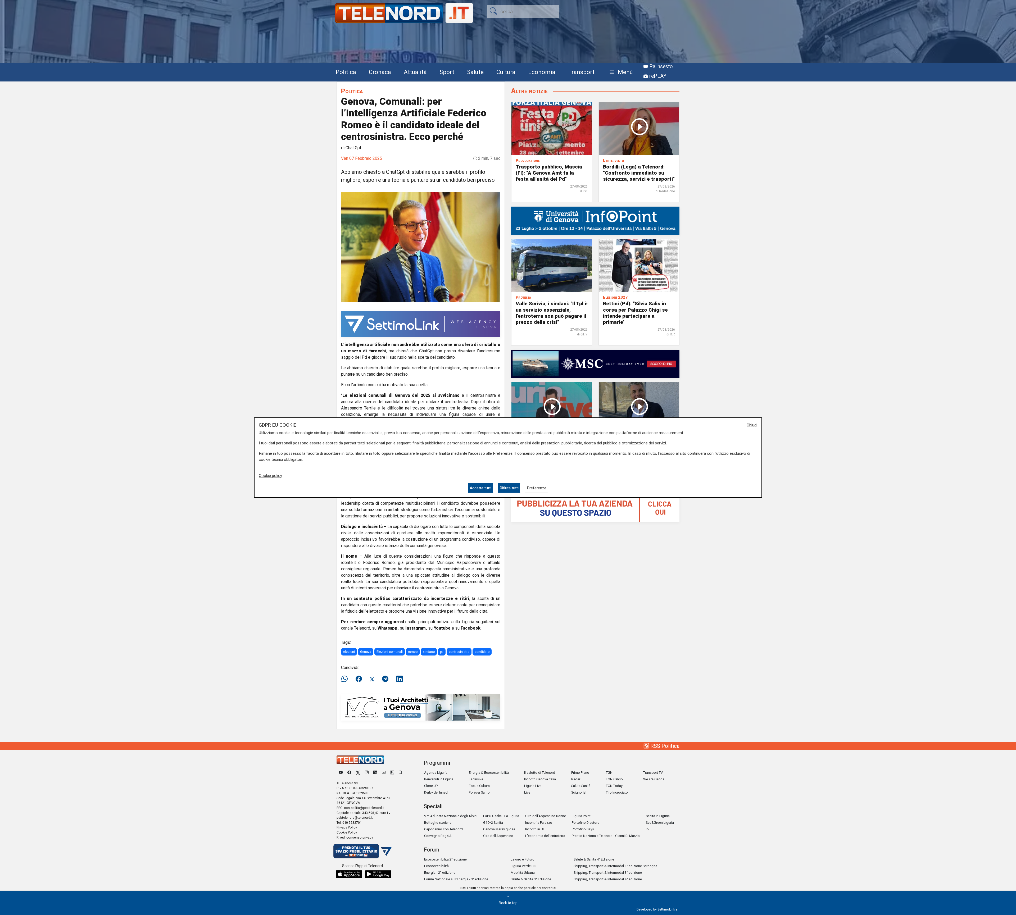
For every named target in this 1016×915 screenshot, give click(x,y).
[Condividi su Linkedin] (399, 679)
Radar (575, 779)
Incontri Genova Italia (540, 779)
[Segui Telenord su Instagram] (366, 772)
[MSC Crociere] (595, 363)
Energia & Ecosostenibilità (489, 773)
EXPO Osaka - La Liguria (501, 816)
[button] (620, 72)
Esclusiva (476, 779)
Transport (581, 72)
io (647, 829)
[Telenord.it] (362, 850)
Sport (446, 72)
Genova (365, 652)
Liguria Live (532, 786)
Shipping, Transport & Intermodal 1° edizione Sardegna (615, 866)
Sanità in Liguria (658, 816)
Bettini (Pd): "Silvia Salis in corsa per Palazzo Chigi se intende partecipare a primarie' (635, 313)
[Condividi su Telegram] (385, 679)
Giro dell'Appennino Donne (545, 816)
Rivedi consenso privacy (355, 837)
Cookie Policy (347, 832)
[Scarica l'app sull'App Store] (349, 874)
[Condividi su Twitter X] (372, 679)
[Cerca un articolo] (400, 772)
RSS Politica (664, 746)
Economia (541, 72)
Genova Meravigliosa (499, 829)
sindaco (429, 652)
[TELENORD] (360, 759)
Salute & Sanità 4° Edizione (594, 859)
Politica (346, 72)
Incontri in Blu (535, 829)
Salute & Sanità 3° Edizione (531, 879)
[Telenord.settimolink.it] (595, 507)
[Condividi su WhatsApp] (346, 679)
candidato (482, 652)
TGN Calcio (614, 779)
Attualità (415, 72)
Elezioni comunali (390, 652)
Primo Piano (580, 773)
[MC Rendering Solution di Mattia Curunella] (420, 706)
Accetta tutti (480, 487)
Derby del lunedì (436, 792)
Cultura (505, 72)
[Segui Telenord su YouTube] (341, 772)
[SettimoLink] (420, 323)
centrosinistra (459, 652)
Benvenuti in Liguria (438, 779)
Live (527, 792)
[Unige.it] (595, 220)
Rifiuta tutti (509, 487)
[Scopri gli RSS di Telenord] (392, 772)
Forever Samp (479, 792)
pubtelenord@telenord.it (355, 818)
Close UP (431, 786)
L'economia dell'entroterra (545, 836)
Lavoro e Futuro (522, 859)
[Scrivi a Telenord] (383, 772)
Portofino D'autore (585, 823)
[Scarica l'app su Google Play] (378, 874)
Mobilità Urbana (523, 873)
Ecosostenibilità (436, 866)
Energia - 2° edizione (439, 873)
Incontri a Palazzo (538, 823)
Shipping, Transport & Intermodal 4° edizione (608, 879)
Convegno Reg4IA (438, 836)
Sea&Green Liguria (660, 823)
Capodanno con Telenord (443, 829)
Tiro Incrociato (617, 792)
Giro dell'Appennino (498, 836)
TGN (609, 773)
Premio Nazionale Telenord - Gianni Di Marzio (606, 836)
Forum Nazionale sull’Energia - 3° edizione (456, 879)
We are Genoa (653, 779)
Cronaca (380, 72)
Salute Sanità (581, 786)
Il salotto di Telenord (539, 773)
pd (441, 652)
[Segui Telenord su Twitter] (357, 772)
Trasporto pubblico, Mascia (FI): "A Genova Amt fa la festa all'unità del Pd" (549, 173)
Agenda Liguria (435, 773)
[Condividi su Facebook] (358, 679)
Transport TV (653, 773)
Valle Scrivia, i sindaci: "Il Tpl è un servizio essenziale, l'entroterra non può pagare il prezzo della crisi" (552, 313)
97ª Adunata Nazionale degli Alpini (450, 816)
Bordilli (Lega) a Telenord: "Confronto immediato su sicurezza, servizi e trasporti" (639, 173)
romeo (413, 652)
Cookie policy (270, 475)
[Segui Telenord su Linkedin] (375, 772)
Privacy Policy (347, 827)
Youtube (442, 628)
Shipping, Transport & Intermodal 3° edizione (608, 873)
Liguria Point (581, 816)
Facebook (470, 628)
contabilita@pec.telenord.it (364, 808)
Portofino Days (583, 829)
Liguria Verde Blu (523, 866)
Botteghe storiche (437, 823)
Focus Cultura (479, 786)
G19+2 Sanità (493, 823)
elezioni (349, 652)
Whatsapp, (388, 628)
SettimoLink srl (668, 909)
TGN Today (614, 786)
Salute (475, 72)
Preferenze (536, 487)
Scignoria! (578, 792)
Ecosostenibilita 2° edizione (445, 859)
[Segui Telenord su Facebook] (349, 772)
